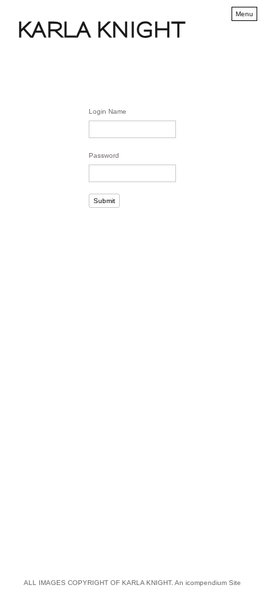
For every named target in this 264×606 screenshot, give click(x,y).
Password (104, 155)
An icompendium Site (208, 582)
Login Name (108, 111)
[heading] (101, 35)
